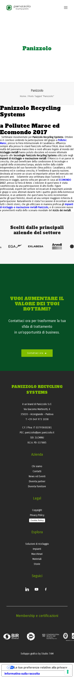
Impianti (37, 548)
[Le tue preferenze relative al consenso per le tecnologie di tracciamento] (67, 671)
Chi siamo (37, 466)
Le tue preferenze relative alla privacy (40, 667)
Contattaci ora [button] (35, 353)
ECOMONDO (65, 179)
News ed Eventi (37, 476)
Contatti (37, 471)
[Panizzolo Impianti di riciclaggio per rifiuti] (18, 7)
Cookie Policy (37, 520)
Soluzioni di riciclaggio (37, 543)
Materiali (37, 559)
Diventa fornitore (37, 486)
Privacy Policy (37, 515)
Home (23, 96)
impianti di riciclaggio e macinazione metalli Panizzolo (36, 206)
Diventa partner (37, 481)
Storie (37, 564)
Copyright (37, 510)
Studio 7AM (47, 653)
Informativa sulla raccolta (22, 673)
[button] (65, 7)
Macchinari (37, 554)
